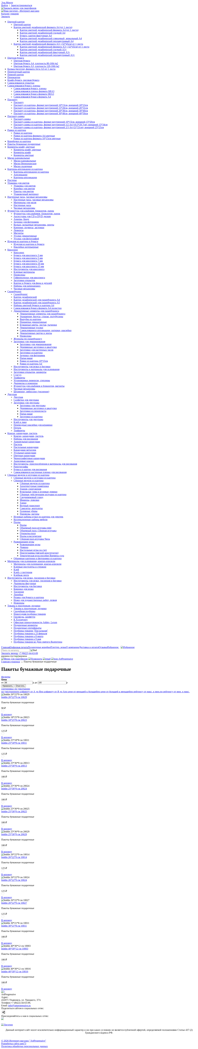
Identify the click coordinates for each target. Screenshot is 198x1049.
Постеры (12, 180)
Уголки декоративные (25, 236)
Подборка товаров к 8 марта (28, 636)
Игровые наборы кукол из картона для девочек (38, 516)
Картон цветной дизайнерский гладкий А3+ (43, 49)
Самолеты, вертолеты (31, 508)
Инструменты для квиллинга (29, 269)
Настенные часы (22, 205)
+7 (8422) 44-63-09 (28, 653)
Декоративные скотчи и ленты (36, 333)
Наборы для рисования (26, 439)
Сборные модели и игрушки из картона (28, 475)
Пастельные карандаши (26, 447)
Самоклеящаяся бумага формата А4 (32, 96)
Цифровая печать (19, 647)
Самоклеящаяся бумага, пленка (23, 85)
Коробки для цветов (24, 188)
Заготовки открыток (24, 280)
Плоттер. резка (58, 647)
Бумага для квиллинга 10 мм (29, 263)
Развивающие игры (24, 541)
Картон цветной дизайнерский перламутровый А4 (46, 41)
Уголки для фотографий (26, 238)
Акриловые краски (24, 461)
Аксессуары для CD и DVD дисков (32, 216)
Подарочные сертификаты (27, 628)
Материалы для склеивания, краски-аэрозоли (31, 561)
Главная (5, 647)
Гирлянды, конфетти (24, 616)
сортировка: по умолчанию (15, 688)
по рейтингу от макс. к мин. (145, 691)
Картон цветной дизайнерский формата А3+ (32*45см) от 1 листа (48, 44)
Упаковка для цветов (18, 183)
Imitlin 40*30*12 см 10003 (14, 948)
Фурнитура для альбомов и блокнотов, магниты (39, 386)
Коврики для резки (24, 589)
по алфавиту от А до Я (29, 691)
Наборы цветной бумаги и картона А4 (34, 305)
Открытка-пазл (28, 533)
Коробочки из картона (19, 141)
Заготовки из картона (31, 352)
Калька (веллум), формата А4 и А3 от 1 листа (31, 69)
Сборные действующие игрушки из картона (43, 494)
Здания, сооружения (30, 489)
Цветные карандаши (24, 455)
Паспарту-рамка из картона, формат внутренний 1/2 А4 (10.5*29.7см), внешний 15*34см (61, 124)
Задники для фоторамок (26, 222)
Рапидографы (21, 466)
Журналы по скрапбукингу (28, 338)
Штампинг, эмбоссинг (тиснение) (31, 391)
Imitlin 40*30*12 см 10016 (14, 971)
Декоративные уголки (31, 327)
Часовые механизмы (24, 208)
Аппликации (20, 174)
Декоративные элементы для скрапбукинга (36, 311)
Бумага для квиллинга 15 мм (29, 266)
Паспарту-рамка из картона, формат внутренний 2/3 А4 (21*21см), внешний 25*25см (59, 127)
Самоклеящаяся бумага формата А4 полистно (38, 308)
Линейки (18, 594)
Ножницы (19, 603)
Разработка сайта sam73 (13, 1043)
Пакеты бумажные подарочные (23, 144)
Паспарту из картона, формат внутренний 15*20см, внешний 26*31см (51, 108)
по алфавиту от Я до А (53, 691)
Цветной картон (16, 21)
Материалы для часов (25, 202)
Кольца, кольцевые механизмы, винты (34, 224)
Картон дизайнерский (25, 297)
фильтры (5, 676)
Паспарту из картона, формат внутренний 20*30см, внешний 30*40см (51, 110)
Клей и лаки (20, 422)
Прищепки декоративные (33, 322)
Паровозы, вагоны (29, 514)
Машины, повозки (29, 500)
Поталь (17, 427)
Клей (16, 569)
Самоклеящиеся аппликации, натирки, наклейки (45, 330)
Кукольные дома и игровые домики (38, 491)
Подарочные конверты (26, 625)
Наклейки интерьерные (26, 247)
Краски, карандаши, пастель (22, 433)
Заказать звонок (9, 653)
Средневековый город (31, 497)
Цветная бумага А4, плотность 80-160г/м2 (36, 63)
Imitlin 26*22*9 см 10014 (14, 857)
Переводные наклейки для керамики (33, 425)
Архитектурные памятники (34, 486)
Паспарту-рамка (15, 116)
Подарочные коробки (39, 647)
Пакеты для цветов (24, 191)
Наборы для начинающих (27, 286)
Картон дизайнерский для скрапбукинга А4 (37, 299)
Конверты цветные (24, 155)
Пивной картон (15, 74)
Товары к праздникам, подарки (23, 605)
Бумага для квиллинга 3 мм (28, 255)
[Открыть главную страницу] (20, 11)
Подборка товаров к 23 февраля (30, 633)
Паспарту (12, 99)
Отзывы (103, 647)
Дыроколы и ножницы (26, 383)
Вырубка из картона (30, 319)
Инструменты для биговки (28, 586)
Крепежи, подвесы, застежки (29, 227)
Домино (24, 547)
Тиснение (19, 591)
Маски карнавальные (18, 158)
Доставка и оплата (89, 647)
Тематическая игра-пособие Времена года (42, 555)
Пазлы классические (30, 536)
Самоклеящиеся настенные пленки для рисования (40, 472)
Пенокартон (13, 77)
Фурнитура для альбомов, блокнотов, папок (30, 210)
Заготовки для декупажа (26, 402)
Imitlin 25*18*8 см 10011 (14, 743)
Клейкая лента (21, 575)
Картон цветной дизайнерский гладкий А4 (42, 33)
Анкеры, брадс (21, 219)
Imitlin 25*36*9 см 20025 (14, 811)
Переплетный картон (18, 71)
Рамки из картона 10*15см (34, 361)
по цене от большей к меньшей (113, 691)
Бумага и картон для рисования (30, 469)
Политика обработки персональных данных (24, 1046)
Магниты (19, 233)
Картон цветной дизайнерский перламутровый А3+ (47, 55)
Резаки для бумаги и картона (29, 597)
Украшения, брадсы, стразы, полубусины (41, 316)
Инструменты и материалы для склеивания (36, 369)
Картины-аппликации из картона (25, 169)
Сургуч (17, 375)
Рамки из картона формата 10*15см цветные (37, 138)
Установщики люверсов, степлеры (32, 380)
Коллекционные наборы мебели (30, 519)
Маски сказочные (23, 166)
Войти (4, 5)
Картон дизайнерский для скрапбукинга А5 (37, 302)
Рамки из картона (16, 130)
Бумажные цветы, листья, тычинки (38, 325)
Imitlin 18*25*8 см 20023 (14, 720)
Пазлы (17, 522)
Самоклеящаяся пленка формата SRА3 (34, 91)
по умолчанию (9, 691)
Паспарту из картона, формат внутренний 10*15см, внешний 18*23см (51, 105)
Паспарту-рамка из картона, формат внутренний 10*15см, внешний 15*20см (54, 122)
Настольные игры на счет (33, 550)
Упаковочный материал (26, 194)
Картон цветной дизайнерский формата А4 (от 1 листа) (43, 27)
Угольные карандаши (25, 452)
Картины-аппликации (25, 177)
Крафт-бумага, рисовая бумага (23, 80)
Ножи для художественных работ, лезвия (35, 600)
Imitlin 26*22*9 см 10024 (14, 880)
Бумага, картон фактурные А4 (36, 35)
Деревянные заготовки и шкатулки (38, 347)
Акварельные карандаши (27, 441)
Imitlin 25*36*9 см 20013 (14, 765)
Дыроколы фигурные (25, 583)
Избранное (113, 647)
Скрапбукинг (14, 291)
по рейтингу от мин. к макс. (175, 691)
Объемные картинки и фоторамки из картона (38, 558)
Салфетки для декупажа (26, 400)
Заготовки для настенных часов (36, 350)
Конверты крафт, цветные (21, 147)
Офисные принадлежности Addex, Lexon (35, 622)
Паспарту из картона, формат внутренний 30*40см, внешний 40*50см (51, 113)
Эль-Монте (7, 2)
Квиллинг (12, 249)
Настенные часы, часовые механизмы (27, 197)
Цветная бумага (15, 58)
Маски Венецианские (25, 163)
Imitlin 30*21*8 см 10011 (14, 925)
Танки (23, 502)
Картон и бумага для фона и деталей (33, 283)
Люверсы (19, 230)
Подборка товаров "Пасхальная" (31, 630)
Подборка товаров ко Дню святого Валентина (38, 642)
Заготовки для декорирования (29, 341)
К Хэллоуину (21, 619)
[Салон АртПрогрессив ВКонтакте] (2, 1019)
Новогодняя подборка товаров (30, 614)
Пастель (18, 444)
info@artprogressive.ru (19, 1005)
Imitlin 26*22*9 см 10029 (14, 697)
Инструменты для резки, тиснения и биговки (31, 578)
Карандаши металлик (25, 450)
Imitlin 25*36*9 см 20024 (14, 788)
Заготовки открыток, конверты (30, 372)
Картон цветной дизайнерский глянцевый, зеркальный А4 (51, 38)
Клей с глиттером (23, 572)
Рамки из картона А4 (31, 363)
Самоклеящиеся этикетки (20, 83)
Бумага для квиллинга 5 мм (28, 258)
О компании (72, 647)
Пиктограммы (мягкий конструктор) (39, 553)
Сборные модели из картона (28, 480)
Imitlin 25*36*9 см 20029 (14, 834)
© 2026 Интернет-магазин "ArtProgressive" (23, 1040)
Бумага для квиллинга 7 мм (28, 261)
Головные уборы (28, 511)
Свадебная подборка (24, 611)
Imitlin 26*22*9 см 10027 (14, 903)
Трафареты (19, 377)
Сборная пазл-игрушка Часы (35, 539)
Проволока (19, 274)
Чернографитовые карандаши (29, 458)
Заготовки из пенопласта (33, 411)
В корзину (6, 714)
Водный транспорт (30, 505)
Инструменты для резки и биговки (32, 366)
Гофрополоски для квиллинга (29, 277)
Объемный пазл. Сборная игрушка (38, 530)
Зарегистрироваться (21, 5)
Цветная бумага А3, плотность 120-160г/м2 (36, 66)
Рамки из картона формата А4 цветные (34, 135)
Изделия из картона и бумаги (22, 241)
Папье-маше (26, 358)
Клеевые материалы (24, 272)
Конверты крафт (22, 152)
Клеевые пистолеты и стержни (30, 566)
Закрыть (5, 16)
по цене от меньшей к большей (81, 691)
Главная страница (10, 661)
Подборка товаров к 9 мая (27, 639)
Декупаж (12, 394)
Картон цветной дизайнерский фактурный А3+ (45, 52)
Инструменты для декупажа (28, 419)
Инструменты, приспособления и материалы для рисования (45, 464)
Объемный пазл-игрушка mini (35, 528)
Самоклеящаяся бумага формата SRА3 (34, 94)
